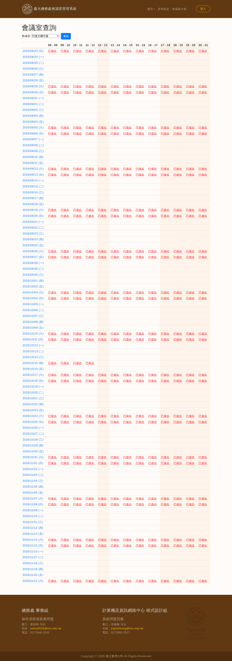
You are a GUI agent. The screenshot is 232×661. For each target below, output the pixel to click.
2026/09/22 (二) (33, 227)
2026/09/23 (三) (33, 233)
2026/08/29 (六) (33, 86)
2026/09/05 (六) (33, 127)
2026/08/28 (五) (33, 80)
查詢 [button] (150, 8)
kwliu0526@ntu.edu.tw (45, 628)
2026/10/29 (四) (33, 445)
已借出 (52, 51)
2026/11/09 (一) (33, 510)
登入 (203, 8)
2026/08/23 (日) (33, 51)
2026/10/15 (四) (33, 363)
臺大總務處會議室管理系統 (49, 9)
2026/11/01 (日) (33, 463)
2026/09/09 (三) (33, 151)
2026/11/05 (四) (33, 486)
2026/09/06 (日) (33, 133)
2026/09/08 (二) (33, 145)
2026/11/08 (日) (33, 504)
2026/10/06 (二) (33, 310)
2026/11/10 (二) (33, 516)
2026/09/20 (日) (33, 215)
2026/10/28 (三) (33, 439)
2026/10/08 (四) (33, 321)
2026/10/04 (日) (33, 298)
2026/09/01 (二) (33, 104)
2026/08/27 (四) (33, 74)
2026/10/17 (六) (33, 374)
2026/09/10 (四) (33, 157)
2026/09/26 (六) (33, 251)
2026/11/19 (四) (33, 569)
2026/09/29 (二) (33, 268)
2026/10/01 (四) (33, 280)
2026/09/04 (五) (33, 121)
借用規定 (163, 8)
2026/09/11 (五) (33, 163)
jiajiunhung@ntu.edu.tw (127, 628)
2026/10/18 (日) (33, 380)
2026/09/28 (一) (33, 263)
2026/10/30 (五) (33, 451)
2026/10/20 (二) (33, 392)
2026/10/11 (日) (33, 339)
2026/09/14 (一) (33, 180)
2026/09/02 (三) (33, 109)
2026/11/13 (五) (33, 533)
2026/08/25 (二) (33, 62)
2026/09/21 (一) (33, 221)
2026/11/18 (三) (33, 563)
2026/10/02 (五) (33, 286)
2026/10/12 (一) (33, 345)
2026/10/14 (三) (33, 357)
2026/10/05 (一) (33, 304)
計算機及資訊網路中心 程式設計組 (134, 610)
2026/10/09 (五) (33, 327)
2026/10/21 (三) (33, 398)
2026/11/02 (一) (33, 469)
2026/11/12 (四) (33, 527)
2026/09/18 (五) (33, 204)
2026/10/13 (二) (33, 351)
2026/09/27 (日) (33, 257)
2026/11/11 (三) (33, 522)
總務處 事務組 (35, 610)
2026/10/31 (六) (33, 457)
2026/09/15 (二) (33, 186)
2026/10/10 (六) (33, 333)
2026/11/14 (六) (33, 539)
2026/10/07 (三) (33, 316)
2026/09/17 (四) (33, 198)
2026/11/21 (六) (33, 580)
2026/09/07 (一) (33, 139)
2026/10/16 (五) (33, 368)
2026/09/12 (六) (33, 168)
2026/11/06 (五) (33, 492)
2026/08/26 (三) (33, 68)
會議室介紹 (179, 8)
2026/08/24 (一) (33, 56)
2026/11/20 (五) (33, 575)
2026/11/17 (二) (33, 557)
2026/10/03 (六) (33, 292)
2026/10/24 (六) (33, 416)
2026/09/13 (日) (33, 174)
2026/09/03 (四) (33, 115)
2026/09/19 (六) (33, 209)
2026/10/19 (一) (33, 386)
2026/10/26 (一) (33, 427)
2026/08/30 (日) (33, 92)
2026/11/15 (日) (33, 545)
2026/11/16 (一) (33, 551)
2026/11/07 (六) (33, 498)
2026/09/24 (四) (33, 239)
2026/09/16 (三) (33, 192)
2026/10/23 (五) (33, 410)
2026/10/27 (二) (33, 433)
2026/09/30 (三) (33, 274)
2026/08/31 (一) (33, 98)
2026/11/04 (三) (33, 480)
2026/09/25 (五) (33, 245)
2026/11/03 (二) (33, 474)
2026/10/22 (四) (33, 404)
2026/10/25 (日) (33, 422)
